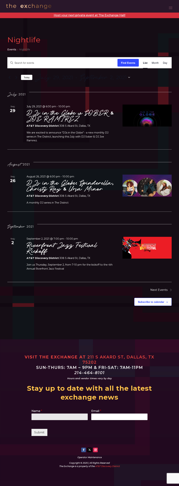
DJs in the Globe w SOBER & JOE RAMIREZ (70, 116)
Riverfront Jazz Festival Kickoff (62, 248)
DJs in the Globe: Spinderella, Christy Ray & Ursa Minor (70, 186)
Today (27, 77)
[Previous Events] (9, 77)
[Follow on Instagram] (95, 450)
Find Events (128, 62)
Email (96, 411)
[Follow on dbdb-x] (89, 450)
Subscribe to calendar (151, 302)
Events (11, 49)
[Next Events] (16, 77)
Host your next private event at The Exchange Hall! (89, 15)
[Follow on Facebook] (83, 450)
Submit (39, 432)
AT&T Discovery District (107, 466)
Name (36, 411)
